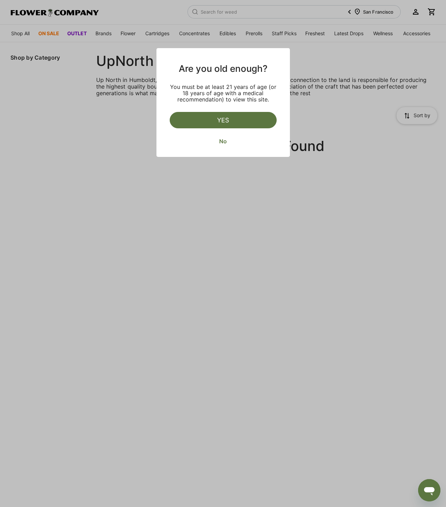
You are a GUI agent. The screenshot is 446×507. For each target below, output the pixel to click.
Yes (223, 120)
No (223, 141)
